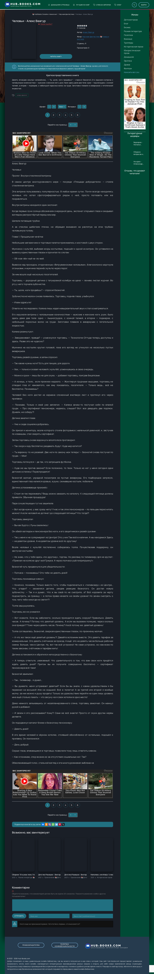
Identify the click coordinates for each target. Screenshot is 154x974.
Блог (119, 5)
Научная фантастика (66, 14)
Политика (128, 35)
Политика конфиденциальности (65, 945)
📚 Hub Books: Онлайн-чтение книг (44, 14)
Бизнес (127, 27)
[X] (63, 824)
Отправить (19, 916)
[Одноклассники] (46, 824)
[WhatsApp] (53, 824)
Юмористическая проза (132, 51)
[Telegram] (56, 824)
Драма (127, 64)
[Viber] (49, 824)
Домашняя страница (60, 5)
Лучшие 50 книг (83, 5)
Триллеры (128, 42)
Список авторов (103, 5)
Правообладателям (31, 945)
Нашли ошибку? (46, 24)
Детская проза (131, 19)
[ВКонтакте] (43, 824)
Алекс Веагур (88, 32)
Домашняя (129, 57)
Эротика (128, 60)
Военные (128, 39)
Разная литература (133, 31)
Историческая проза (133, 46)
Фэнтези (128, 68)
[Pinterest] (59, 824)
